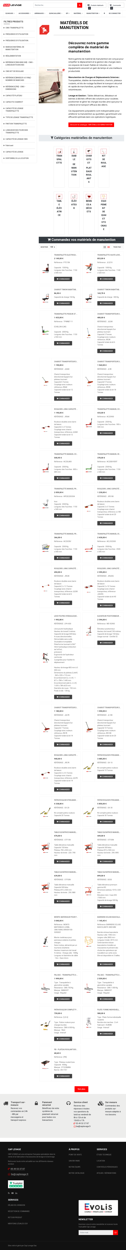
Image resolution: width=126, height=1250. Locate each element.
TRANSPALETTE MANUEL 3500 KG (109, 534)
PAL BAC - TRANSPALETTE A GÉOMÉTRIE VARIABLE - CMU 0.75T (66, 975)
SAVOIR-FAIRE (74, 1161)
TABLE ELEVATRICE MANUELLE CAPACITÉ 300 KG (109, 832)
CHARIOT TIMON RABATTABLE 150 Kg (66, 290)
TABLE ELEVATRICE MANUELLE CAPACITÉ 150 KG (66, 832)
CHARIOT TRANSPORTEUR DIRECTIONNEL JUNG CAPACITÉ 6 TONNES (66, 362)
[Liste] (109, 247)
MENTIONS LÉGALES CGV (18, 1224)
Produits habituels (97, 5)
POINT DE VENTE (75, 1155)
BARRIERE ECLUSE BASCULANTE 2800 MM (109, 917)
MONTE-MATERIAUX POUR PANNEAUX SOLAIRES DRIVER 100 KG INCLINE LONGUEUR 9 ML (66, 917)
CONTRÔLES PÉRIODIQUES (107, 1167)
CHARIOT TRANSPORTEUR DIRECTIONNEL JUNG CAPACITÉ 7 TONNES (66, 708)
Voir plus (81, 1089)
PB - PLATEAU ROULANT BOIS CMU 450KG (66, 1049)
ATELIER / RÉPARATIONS (106, 1173)
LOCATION (101, 1161)
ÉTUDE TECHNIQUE (104, 1155)
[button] (104, 13)
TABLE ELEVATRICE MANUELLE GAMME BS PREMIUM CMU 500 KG (109, 872)
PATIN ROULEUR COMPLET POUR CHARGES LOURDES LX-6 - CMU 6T (66, 1010)
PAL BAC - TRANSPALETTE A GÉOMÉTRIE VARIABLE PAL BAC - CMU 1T (109, 975)
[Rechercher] (79, 5)
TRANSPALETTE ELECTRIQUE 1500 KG (66, 255)
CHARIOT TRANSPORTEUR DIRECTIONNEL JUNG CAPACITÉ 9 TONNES (109, 362)
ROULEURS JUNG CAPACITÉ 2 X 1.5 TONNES (66, 568)
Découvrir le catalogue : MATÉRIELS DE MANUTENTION (91, 125)
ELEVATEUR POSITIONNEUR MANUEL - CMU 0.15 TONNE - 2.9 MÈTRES (109, 616)
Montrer (44, 247)
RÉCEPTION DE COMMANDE (19, 1211)
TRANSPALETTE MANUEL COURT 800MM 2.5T (66, 454)
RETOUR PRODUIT (15, 1217)
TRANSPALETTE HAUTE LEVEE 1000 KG (109, 255)
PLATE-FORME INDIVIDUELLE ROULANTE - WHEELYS (109, 1010)
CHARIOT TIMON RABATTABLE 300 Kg (109, 290)
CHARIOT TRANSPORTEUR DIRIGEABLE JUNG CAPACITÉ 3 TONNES (109, 314)
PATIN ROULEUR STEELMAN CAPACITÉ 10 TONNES (109, 755)
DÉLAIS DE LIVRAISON (16, 1205)
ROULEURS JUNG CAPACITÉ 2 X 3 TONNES (66, 409)
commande (117, 5)
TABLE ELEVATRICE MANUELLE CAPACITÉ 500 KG (66, 872)
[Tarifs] (105, 247)
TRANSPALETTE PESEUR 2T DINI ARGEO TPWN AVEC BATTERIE (66, 314)
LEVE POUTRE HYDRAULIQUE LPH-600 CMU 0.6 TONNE (66, 616)
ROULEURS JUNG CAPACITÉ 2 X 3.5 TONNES (66, 755)
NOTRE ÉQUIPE (74, 1167)
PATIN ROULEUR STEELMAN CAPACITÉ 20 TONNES (66, 800)
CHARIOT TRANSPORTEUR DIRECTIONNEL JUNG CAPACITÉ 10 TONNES (109, 708)
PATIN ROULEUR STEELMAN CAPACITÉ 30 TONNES (109, 800)
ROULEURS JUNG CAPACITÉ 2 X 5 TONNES (109, 489)
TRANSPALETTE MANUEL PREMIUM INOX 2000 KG (66, 489)
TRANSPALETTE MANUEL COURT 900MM (109, 409)
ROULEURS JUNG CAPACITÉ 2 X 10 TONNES (109, 568)
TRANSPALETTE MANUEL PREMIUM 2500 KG (66, 534)
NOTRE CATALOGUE (76, 1173)
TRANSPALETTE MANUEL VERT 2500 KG (109, 454)
